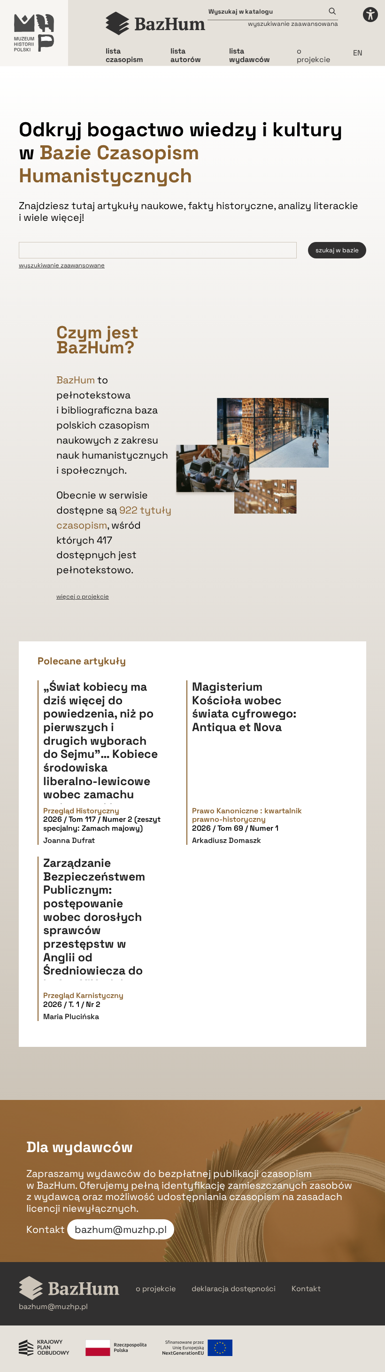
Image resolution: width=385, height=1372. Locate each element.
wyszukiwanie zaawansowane (62, 265)
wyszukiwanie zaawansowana (293, 23)
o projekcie (313, 55)
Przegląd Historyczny (81, 811)
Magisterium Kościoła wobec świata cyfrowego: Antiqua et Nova (244, 706)
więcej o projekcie (82, 596)
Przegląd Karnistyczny (83, 995)
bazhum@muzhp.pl (121, 1229)
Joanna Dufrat (69, 840)
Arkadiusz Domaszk (226, 840)
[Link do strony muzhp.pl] (34, 33)
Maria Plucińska (71, 1016)
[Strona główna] (156, 23)
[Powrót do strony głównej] (69, 1289)
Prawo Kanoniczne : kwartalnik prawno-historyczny (247, 815)
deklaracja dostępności (234, 1289)
